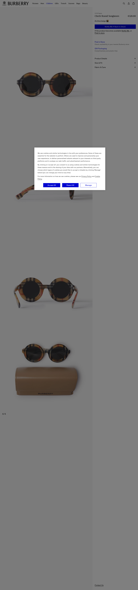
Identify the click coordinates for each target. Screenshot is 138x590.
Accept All (52, 185)
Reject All (70, 185)
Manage (88, 185)
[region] (69, 169)
